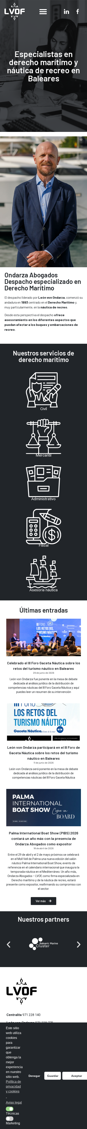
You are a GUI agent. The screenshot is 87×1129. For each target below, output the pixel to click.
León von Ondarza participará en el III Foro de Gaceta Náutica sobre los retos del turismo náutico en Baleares (43, 753)
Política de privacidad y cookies (13, 1086)
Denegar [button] (34, 1075)
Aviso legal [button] (14, 1102)
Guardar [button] (52, 1075)
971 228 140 (31, 1015)
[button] (43, 11)
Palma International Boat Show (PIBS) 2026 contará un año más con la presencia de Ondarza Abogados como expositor (43, 838)
